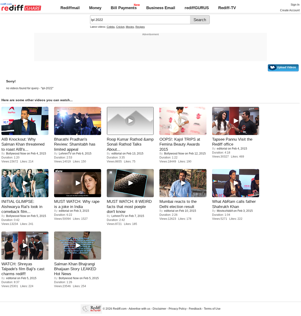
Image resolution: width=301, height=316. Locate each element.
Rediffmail (70, 8)
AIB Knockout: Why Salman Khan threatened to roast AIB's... (22, 144)
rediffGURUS (197, 8)
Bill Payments (124, 8)
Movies (130, 26)
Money (95, 8)
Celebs (111, 26)
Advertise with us (139, 309)
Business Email (160, 8)
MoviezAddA (225, 210)
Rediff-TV (227, 8)
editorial (116, 153)
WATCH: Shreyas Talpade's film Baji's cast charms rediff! (22, 269)
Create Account (290, 10)
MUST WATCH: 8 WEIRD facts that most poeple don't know (129, 206)
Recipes (140, 26)
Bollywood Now (16, 153)
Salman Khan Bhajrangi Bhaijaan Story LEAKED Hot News (75, 269)
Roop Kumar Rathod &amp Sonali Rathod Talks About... (130, 144)
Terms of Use (212, 309)
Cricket (120, 26)
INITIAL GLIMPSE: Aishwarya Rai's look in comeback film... (21, 206)
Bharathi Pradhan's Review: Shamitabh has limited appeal (74, 144)
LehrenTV (65, 153)
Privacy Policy (177, 309)
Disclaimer (159, 309)
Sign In (295, 4)
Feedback (195, 309)
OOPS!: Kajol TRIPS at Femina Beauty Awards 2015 (179, 144)
